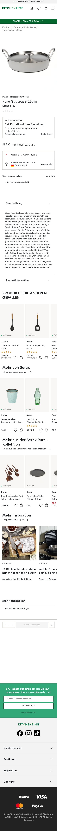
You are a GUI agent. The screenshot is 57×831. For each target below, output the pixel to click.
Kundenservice (13, 748)
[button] (7, 111)
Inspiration (10, 770)
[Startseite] (12, 8)
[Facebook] (20, 733)
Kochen (6, 27)
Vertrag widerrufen (28, 712)
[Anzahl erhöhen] (13, 625)
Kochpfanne (30, 27)
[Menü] (52, 8)
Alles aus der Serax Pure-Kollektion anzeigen (25, 449)
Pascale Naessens (10, 97)
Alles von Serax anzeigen (15, 372)
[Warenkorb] (45, 8)
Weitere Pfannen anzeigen (17, 609)
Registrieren (46, 134)
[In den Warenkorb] (21, 357)
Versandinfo (46, 164)
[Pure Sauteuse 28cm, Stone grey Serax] (28, 62)
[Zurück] (5, 63)
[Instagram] (28, 733)
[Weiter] (52, 63)
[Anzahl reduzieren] (4, 625)
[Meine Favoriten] (38, 8)
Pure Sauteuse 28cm (13, 30)
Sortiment (10, 759)
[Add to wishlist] (15, 357)
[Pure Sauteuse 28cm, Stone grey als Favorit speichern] (52, 625)
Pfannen (16, 27)
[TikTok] (37, 733)
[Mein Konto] (31, 8)
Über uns (9, 781)
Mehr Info (50, 176)
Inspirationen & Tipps (14, 520)
